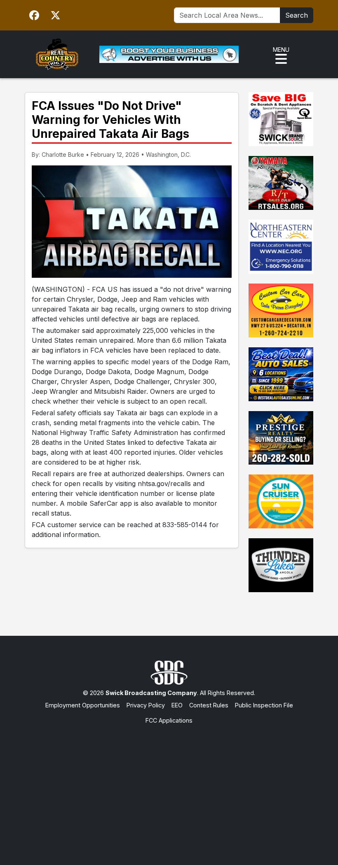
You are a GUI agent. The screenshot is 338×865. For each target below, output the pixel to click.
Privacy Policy (146, 705)
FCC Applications (169, 720)
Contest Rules (208, 705)
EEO (177, 705)
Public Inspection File (264, 705)
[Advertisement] (169, 786)
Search (296, 15)
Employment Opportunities (82, 705)
